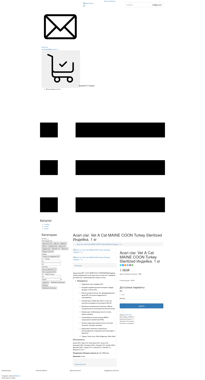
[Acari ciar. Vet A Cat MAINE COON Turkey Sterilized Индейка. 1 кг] (95, 251)
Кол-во (122, 298)
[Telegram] (128, 265)
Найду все (157, 4)
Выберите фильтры (58, 282)
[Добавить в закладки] (121, 310)
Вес (121, 291)
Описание (78, 265)
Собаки (46, 224)
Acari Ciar (128, 315)
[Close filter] (48, 239)
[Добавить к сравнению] (124, 310)
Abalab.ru (17, 376)
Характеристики (80, 364)
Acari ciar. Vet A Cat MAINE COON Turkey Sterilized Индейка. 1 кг (99, 244)
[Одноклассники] (125, 265)
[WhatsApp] (132, 265)
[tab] (94, 265)
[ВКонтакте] (123, 265)
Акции (46, 228)
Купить (142, 306)
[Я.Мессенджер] (121, 265)
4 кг (123, 294)
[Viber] (130, 265)
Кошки (46, 226)
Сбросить (45, 282)
